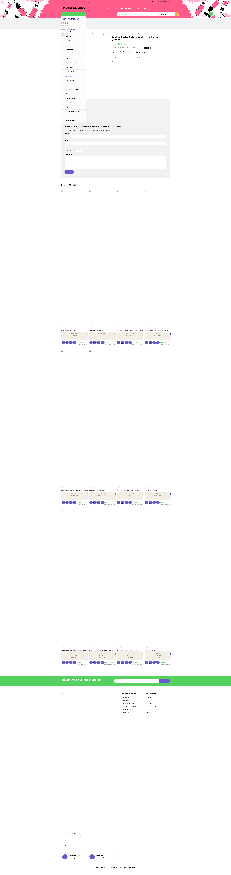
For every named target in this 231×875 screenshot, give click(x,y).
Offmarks (150, 703)
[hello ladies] (73, 7)
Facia (149, 698)
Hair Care (126, 700)
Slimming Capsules (72, 120)
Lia (148, 700)
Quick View (74, 342)
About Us (146, 8)
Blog (137, 8)
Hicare (149, 709)
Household (68, 45)
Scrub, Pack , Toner (72, 89)
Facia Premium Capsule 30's (168, 37)
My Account (67, 2)
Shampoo (69, 40)
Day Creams (70, 80)
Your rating (69, 150)
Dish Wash (69, 49)
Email (67, 140)
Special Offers (126, 8)
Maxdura (150, 715)
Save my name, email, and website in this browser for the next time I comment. (93, 147)
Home (106, 8)
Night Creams (70, 85)
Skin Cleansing (70, 98)
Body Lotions (70, 76)
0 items (216, 15)
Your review (69, 154)
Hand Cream (70, 67)
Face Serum (70, 72)
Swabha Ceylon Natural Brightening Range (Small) (166, 37)
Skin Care (68, 58)
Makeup (126, 718)
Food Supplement (129, 703)
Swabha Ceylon (152, 706)
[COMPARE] (71, 342)
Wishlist (76, 2)
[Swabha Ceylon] (125, 64)
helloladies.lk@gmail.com (72, 846)
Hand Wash (69, 103)
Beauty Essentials (153, 718)
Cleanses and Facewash (74, 63)
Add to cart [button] (63, 342)
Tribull (149, 712)
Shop (114, 8)
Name (67, 133)
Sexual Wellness (70, 54)
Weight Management (72, 112)
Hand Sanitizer (71, 107)
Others (68, 94)
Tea (67, 116)
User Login (86, 2)
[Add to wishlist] (67, 342)
